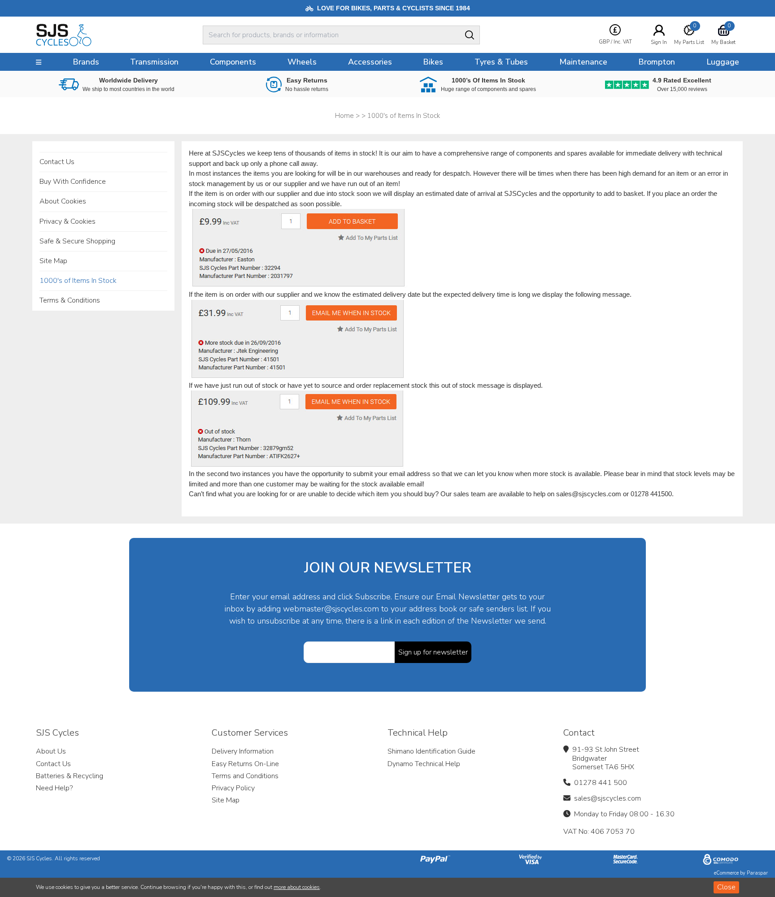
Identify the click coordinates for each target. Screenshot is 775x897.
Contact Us (56, 162)
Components (233, 61)
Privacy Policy (233, 788)
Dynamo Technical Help (424, 764)
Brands (86, 61)
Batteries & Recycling (69, 776)
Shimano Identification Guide (431, 751)
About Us (51, 751)
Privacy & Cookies (67, 221)
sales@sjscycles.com (607, 798)
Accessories (370, 61)
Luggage (722, 61)
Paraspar (757, 873)
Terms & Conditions (69, 300)
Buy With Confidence (72, 181)
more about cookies (297, 887)
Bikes (433, 61)
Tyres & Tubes (501, 61)
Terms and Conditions (245, 776)
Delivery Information (243, 751)
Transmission (154, 61)
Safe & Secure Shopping (77, 241)
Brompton (656, 61)
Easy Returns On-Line (245, 764)
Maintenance (583, 61)
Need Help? (54, 788)
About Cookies (62, 201)
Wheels (302, 61)
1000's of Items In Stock (78, 281)
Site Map (53, 261)
